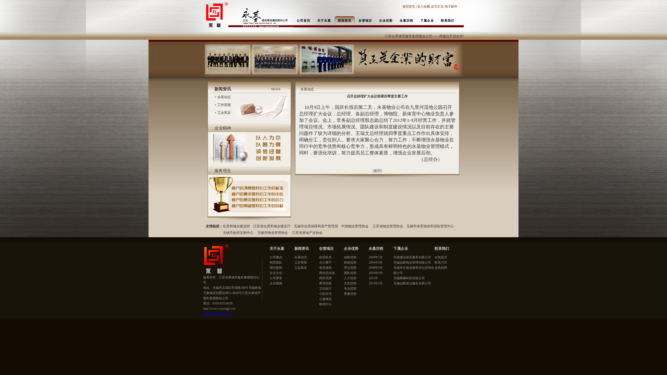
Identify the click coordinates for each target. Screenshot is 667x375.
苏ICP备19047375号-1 (218, 314)
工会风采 (224, 113)
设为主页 (437, 6)
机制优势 (350, 262)
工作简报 (224, 105)
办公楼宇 (325, 262)
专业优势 (350, 288)
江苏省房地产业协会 (307, 233)
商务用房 (325, 278)
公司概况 (276, 257)
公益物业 (325, 299)
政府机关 (325, 257)
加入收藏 (423, 6)
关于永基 (277, 249)
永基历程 (376, 249)
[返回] (377, 171)
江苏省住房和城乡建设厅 (272, 226)
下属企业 (400, 249)
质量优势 (350, 294)
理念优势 (350, 268)
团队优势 (350, 273)
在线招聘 (441, 268)
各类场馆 (325, 268)
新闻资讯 (301, 249)
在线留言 (441, 257)
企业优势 (351, 249)
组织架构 (276, 268)
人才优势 (350, 278)
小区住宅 (325, 294)
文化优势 (350, 283)
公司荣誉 (276, 278)
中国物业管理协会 (354, 226)
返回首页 (409, 6)
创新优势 (350, 257)
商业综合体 (327, 273)
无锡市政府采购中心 (238, 233)
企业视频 (276, 283)
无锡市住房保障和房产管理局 (316, 226)
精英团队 (276, 262)
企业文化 (276, 273)
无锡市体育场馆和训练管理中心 (430, 226)
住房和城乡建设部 (236, 226)
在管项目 (326, 249)
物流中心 (325, 304)
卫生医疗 (325, 288)
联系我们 (442, 249)
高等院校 (325, 283)
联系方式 (441, 262)
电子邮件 (451, 6)
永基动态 (224, 97)
